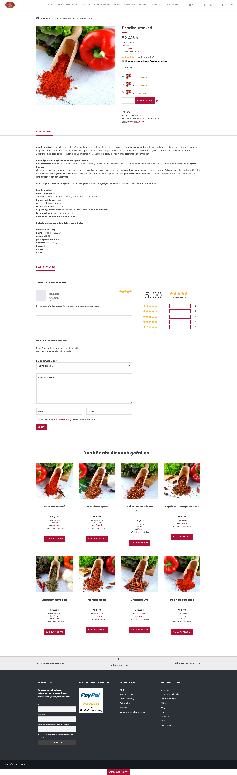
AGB (122, 689)
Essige (83, 4)
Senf (96, 4)
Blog (163, 707)
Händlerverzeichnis (170, 694)
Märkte (164, 703)
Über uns (165, 689)
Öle (90, 4)
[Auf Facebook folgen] (204, 4)
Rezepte (142, 4)
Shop (49, 4)
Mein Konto (154, 4)
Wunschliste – (173, 4)
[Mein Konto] (222, 5)
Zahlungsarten (126, 694)
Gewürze (59, 4)
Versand (129, 48)
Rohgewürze (64, 18)
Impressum (166, 725)
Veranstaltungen (168, 698)
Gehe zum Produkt (54, 538)
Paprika (140, 121)
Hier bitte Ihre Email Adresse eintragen (53, 724)
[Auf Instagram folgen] (210, 4)
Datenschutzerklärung (60, 419)
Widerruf (124, 707)
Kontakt (164, 720)
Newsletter (166, 716)
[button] (156, 101)
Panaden (105, 4)
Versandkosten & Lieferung (132, 711)
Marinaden (71, 4)
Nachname (42, 714)
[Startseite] (10, 5)
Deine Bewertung (46, 360)
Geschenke (129, 4)
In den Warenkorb (145, 100)
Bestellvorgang (127, 698)
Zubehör (117, 4)
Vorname (41, 705)
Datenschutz (125, 703)
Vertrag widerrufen (118, 772)
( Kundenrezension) (144, 57)
